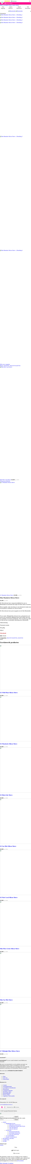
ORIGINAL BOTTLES (15, 1125)
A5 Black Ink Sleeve (6, 795)
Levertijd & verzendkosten (9, 1087)
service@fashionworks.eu (6, 1104)
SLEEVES (6, 365)
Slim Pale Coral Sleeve (5, 479)
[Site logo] (12, 11)
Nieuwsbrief (6, 1079)
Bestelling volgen (7, 1092)
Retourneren (6, 1089)
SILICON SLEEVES (15, 365)
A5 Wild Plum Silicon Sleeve (9, 692)
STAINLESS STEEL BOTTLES (17, 1126)
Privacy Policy (6, 1094)
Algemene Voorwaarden (9, 1096)
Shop (4, 1076)
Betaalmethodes (7, 1093)
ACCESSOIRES (10, 1135)
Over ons (5, 1077)
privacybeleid (20, 1160)
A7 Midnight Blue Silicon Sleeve (10, 1051)
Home (1, 365)
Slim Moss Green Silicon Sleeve (9, 948)
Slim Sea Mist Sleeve (6, 1000)
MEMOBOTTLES (10, 1123)
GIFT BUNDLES (13, 1127)
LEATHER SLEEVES (14, 1133)
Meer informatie (4, 1163)
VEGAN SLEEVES (14, 1134)
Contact (5, 1085)
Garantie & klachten (8, 1090)
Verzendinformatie (7, 1086)
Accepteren (10, 1163)
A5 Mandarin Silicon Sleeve (7, 595)
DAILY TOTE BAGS (11, 1137)
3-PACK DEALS (13, 1129)
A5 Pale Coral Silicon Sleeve (8, 897)
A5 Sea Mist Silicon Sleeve (8, 846)
